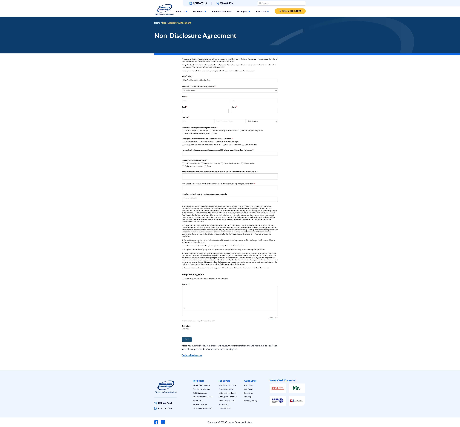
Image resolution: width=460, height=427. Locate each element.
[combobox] (230, 90)
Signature (188, 284)
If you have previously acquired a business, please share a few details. (204, 194)
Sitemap (247, 396)
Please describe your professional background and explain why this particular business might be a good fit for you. (222, 171)
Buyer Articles (225, 408)
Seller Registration (201, 385)
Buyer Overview (226, 389)
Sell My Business (291, 11)
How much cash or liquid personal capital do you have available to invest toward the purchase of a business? (220, 150)
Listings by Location (228, 396)
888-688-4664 (226, 3)
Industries (261, 11)
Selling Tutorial (200, 404)
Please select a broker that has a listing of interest (201, 86)
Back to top (448, 424)
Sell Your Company (201, 389)
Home (157, 22)
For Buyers (242, 11)
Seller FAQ (198, 400)
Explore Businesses (192, 355)
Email (187, 107)
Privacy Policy (250, 400)
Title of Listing (190, 76)
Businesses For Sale (221, 11)
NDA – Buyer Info (227, 400)
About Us (180, 11)
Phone (237, 107)
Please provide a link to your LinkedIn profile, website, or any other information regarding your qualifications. (221, 184)
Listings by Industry (227, 393)
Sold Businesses (200, 393)
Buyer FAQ (223, 404)
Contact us (200, 3)
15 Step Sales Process (203, 396)
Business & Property (202, 408)
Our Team (248, 389)
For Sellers (198, 11)
